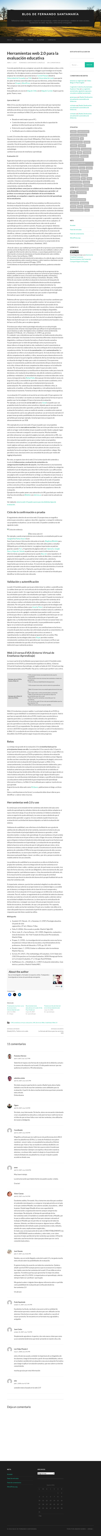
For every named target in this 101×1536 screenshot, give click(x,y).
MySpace (34, 787)
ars (82, 138)
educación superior (77, 159)
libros (89, 178)
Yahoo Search (21, 539)
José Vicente (18, 1251)
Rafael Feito (30, 378)
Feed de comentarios (77, 234)
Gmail (44, 403)
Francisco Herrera (20, 1056)
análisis (73, 131)
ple (72, 189)
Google (9, 539)
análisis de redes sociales (78, 135)
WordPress (26, 83)
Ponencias (20, 40)
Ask (14, 539)
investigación (75, 178)
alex (15, 1381)
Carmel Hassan (42, 76)
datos (79, 152)
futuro (82, 168)
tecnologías (84, 203)
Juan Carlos (18, 1329)
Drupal (17, 83)
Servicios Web (40, 1022)
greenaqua (73, 97)
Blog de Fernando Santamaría (50, 14)
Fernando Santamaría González (32, 62)
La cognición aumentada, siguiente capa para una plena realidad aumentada (80, 91)
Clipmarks (50, 549)
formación (74, 168)
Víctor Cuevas (19, 1194)
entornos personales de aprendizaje (78, 163)
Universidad (88, 206)
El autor (40, 40)
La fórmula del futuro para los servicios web (51, 1031)
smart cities (74, 203)
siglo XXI (73, 196)
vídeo (87, 210)
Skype (38, 637)
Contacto (52, 40)
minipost (86, 182)
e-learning (87, 152)
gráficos (89, 168)
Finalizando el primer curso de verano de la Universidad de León (15, 1008)
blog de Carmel (46, 91)
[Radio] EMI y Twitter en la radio (17, 1030)
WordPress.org (75, 238)
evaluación (28, 1022)
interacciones (75, 175)
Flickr (40, 607)
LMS (34, 1022)
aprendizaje (74, 138)
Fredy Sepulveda (19, 1302)
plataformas (88, 185)
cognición (82, 145)
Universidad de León (46, 78)
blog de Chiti (31, 91)
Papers (30, 40)
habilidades (74, 171)
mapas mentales (76, 182)
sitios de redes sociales (78, 199)
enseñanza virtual (19, 1022)
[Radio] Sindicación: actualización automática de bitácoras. (81, 99)
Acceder (73, 225)
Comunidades (86, 149)
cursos (73, 152)
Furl (20, 549)
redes (72, 192)
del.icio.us (37, 495)
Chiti (29, 78)
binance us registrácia (77, 81)
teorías (73, 206)
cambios (73, 145)
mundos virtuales (76, 185)
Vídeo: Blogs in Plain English (80, 82)
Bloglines (48, 541)
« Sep (39, 1516)
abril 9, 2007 (12, 62)
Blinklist (27, 495)
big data (86, 142)
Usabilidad (48, 1022)
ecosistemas (75, 156)
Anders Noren (80, 1529)
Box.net (44, 554)
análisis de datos (83, 131)
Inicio (9, 40)
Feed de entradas (76, 229)
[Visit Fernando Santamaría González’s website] (61, 986)
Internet (84, 175)
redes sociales (81, 192)
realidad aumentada (82, 189)
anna (16, 1167)
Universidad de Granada (16, 78)
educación (84, 156)
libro (83, 178)
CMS (12, 1022)
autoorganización (76, 142)
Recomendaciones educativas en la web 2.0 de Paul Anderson (34, 1008)
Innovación (84, 171)
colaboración (75, 149)
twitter (80, 206)
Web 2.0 (54, 1022)
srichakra (73, 105)
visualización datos (77, 210)
